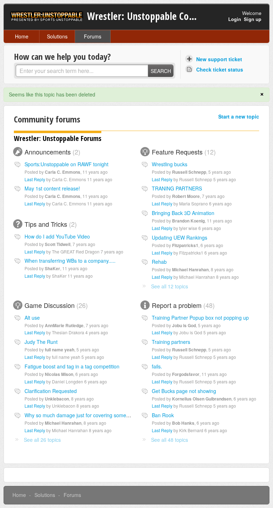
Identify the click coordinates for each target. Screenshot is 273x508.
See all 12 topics (169, 286)
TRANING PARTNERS (177, 188)
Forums (92, 36)
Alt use (32, 317)
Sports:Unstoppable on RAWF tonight (66, 164)
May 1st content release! (52, 188)
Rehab (159, 261)
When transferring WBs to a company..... (70, 260)
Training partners (171, 341)
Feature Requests (183, 151)
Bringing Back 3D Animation (183, 212)
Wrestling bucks (169, 164)
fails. (157, 366)
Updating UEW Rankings (179, 237)
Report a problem (182, 305)
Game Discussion (55, 305)
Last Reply (35, 179)
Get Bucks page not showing (184, 390)
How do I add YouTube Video (57, 236)
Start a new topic (238, 116)
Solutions (57, 36)
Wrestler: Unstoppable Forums (57, 138)
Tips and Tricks (50, 224)
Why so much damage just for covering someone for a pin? (91, 415)
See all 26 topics (42, 439)
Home (21, 36)
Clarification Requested (51, 390)
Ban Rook (163, 415)
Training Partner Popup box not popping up (200, 317)
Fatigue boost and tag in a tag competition (72, 366)
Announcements (51, 151)
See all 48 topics (169, 439)
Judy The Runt (41, 341)
